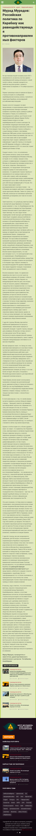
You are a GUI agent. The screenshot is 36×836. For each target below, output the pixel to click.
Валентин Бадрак (23, 678)
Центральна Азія (14, 808)
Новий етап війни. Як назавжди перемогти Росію (19, 705)
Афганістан (28, 796)
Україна (6, 808)
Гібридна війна (25, 799)
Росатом (28, 802)
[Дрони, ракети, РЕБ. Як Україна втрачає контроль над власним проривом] (6, 779)
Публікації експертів (9, 7)
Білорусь (12, 799)
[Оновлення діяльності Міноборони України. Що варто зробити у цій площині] (6, 693)
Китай (13, 802)
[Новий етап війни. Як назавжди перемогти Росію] (6, 705)
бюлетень (13, 811)
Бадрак (6, 799)
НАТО (18, 802)
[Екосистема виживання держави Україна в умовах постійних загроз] (6, 684)
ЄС (26, 793)
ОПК (23, 802)
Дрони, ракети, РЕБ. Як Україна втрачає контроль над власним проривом (19, 781)
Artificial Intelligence (9, 793)
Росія (16, 805)
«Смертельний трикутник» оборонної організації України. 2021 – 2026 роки (21, 748)
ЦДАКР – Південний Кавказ (24, 7)
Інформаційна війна (9, 796)
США (21, 805)
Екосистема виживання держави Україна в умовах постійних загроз (20, 685)
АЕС (17, 796)
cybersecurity (19, 793)
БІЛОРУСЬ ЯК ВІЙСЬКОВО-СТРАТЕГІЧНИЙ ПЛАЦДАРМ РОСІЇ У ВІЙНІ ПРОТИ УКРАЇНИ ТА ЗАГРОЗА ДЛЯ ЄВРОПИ (20, 674)
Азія (22, 796)
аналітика (6, 811)
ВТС (18, 799)
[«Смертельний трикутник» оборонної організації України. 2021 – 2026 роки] (6, 748)
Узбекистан (28, 805)
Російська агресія (8, 805)
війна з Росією (23, 811)
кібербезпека (7, 814)
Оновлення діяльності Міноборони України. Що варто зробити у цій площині (20, 695)
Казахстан (6, 802)
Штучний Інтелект (26, 808)
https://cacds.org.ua (27, 829)
